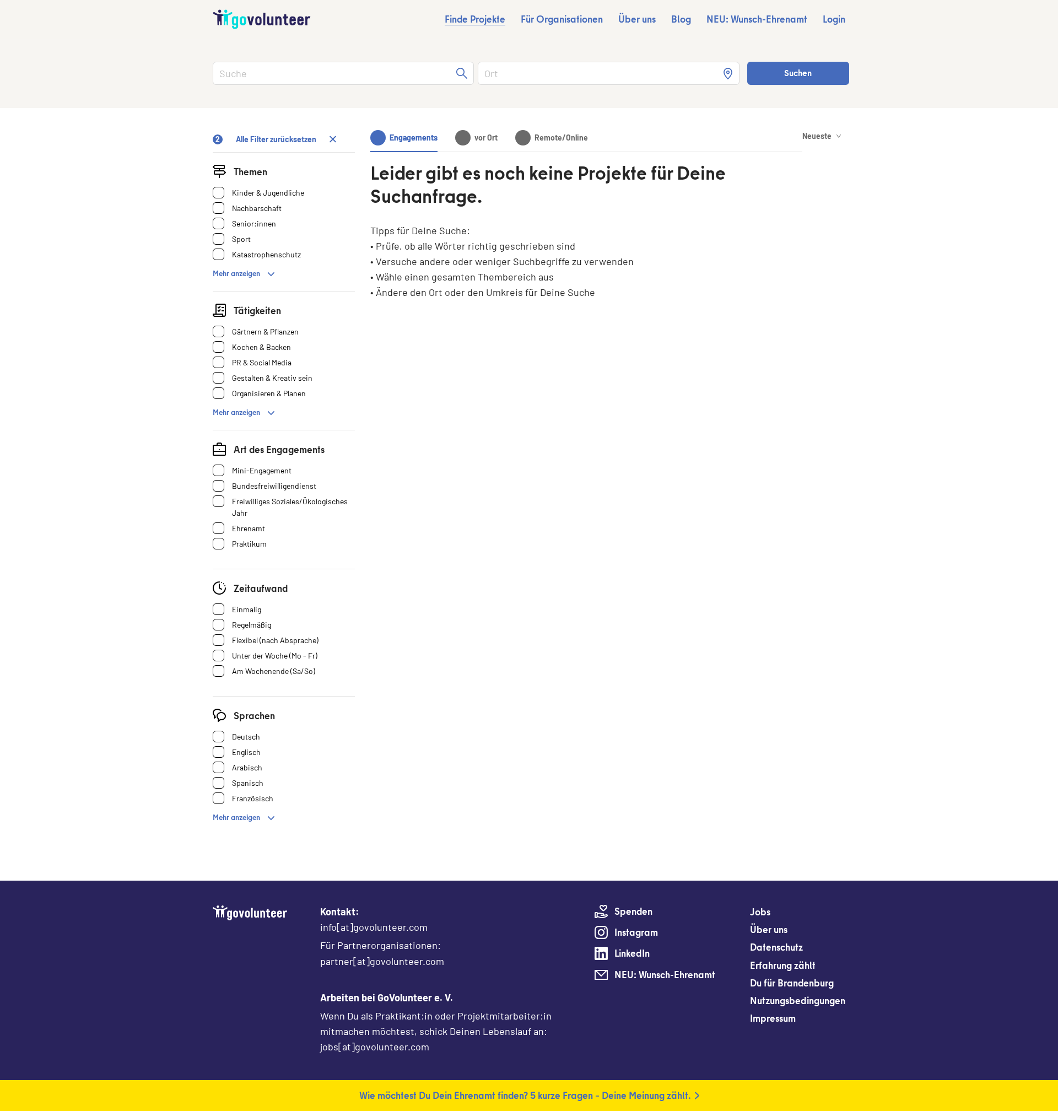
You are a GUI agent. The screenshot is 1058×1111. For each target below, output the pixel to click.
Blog (681, 19)
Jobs (760, 912)
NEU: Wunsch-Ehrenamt (756, 19)
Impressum (773, 1018)
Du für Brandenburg (792, 983)
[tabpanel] (586, 253)
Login (834, 19)
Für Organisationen (562, 19)
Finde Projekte (475, 19)
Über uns (637, 19)
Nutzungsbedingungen (797, 1000)
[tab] (404, 137)
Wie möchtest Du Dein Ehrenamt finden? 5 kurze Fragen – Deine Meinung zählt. (525, 1095)
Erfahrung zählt (783, 965)
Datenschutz (776, 947)
